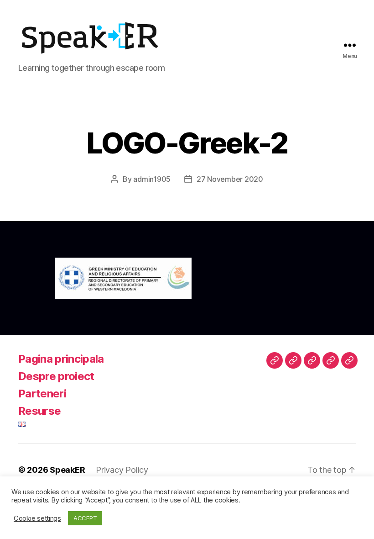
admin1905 (152, 179)
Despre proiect (56, 376)
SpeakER (67, 470)
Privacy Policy (122, 470)
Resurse (39, 410)
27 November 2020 (230, 179)
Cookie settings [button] (37, 518)
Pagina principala (61, 358)
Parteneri (42, 393)
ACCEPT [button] (85, 518)
